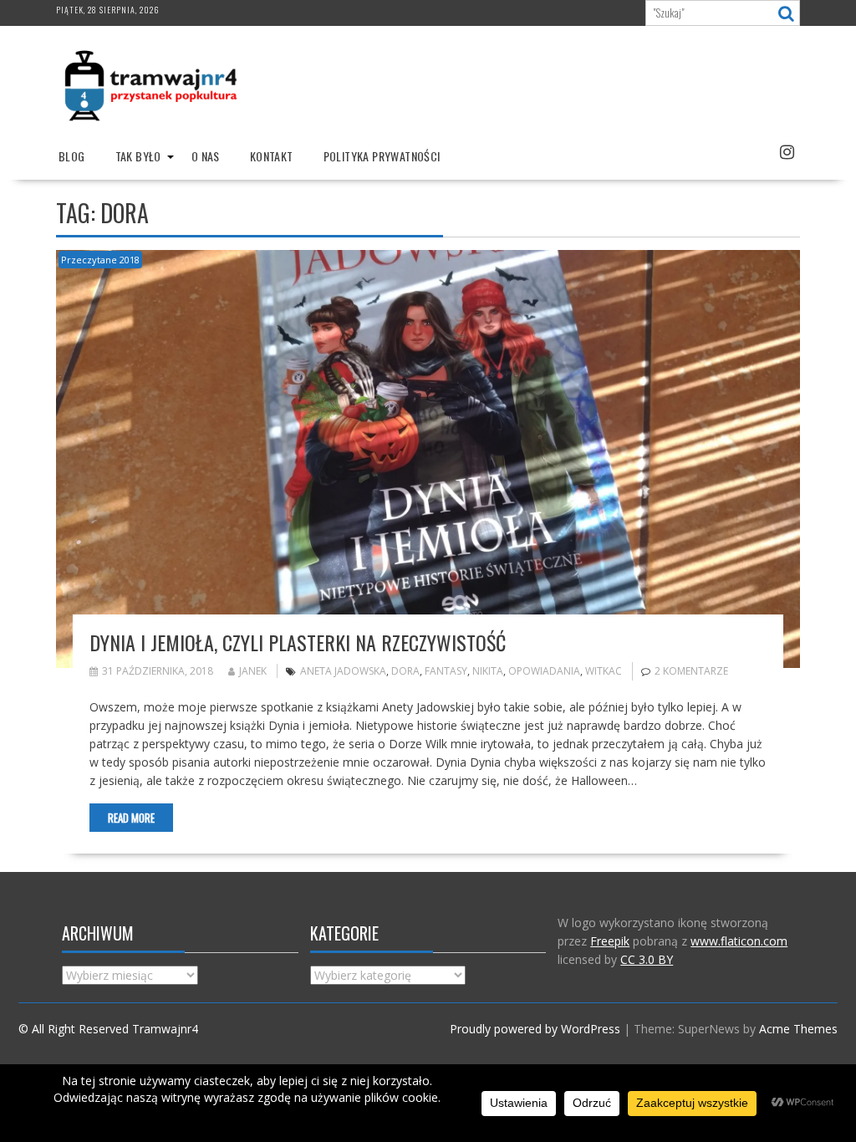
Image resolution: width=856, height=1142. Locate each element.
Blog (72, 156)
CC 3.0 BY (646, 959)
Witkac (603, 671)
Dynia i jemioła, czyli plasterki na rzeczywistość (297, 642)
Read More (131, 817)
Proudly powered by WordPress (535, 1029)
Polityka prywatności (382, 156)
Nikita (487, 671)
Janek (253, 671)
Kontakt (271, 156)
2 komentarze (691, 671)
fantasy (446, 671)
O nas (205, 156)
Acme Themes (798, 1029)
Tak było (138, 156)
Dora (405, 671)
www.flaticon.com (738, 941)
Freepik (609, 941)
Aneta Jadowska (343, 671)
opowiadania (544, 671)
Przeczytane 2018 (100, 259)
